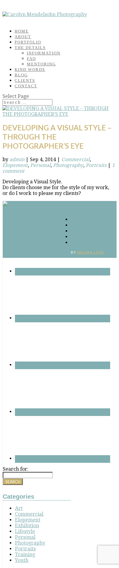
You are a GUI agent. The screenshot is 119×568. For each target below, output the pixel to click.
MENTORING (41, 64)
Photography (68, 165)
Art (19, 508)
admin (16, 159)
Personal (40, 165)
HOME (22, 31)
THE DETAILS (30, 47)
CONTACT (26, 86)
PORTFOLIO (28, 42)
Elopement (15, 165)
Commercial (75, 159)
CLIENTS (25, 80)
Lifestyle (25, 531)
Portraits (96, 165)
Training (25, 554)
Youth (21, 560)
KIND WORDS (30, 69)
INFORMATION (43, 53)
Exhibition (27, 525)
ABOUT (23, 36)
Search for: (15, 469)
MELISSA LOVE (90, 252)
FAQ (31, 58)
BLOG (21, 75)
